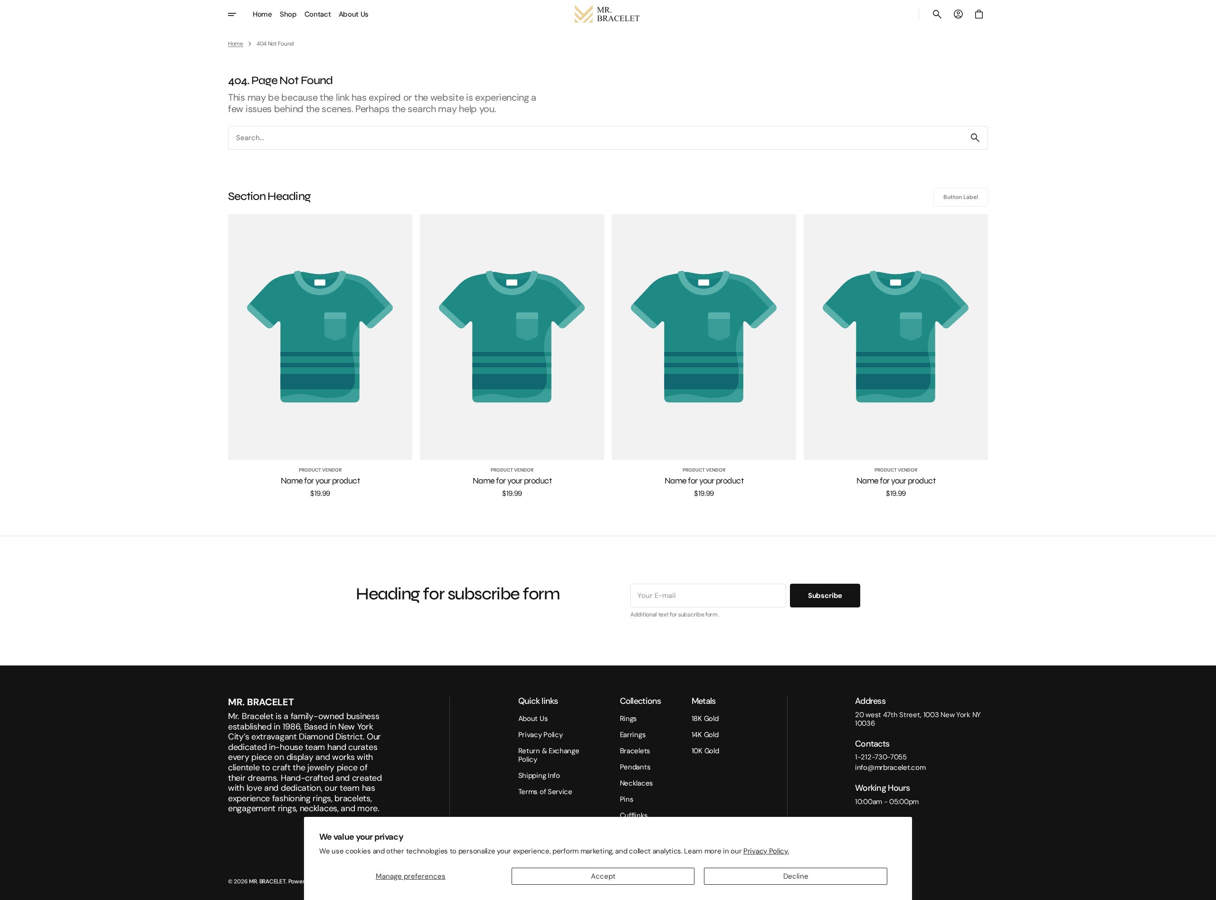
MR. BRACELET (267, 881)
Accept (603, 876)
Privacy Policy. (766, 851)
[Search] (975, 137)
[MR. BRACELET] (608, 14)
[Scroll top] (1204, 888)
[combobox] (595, 137)
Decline (795, 876)
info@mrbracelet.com (890, 767)
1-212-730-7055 (881, 757)
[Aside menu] (238, 14)
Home (235, 43)
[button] (937, 14)
